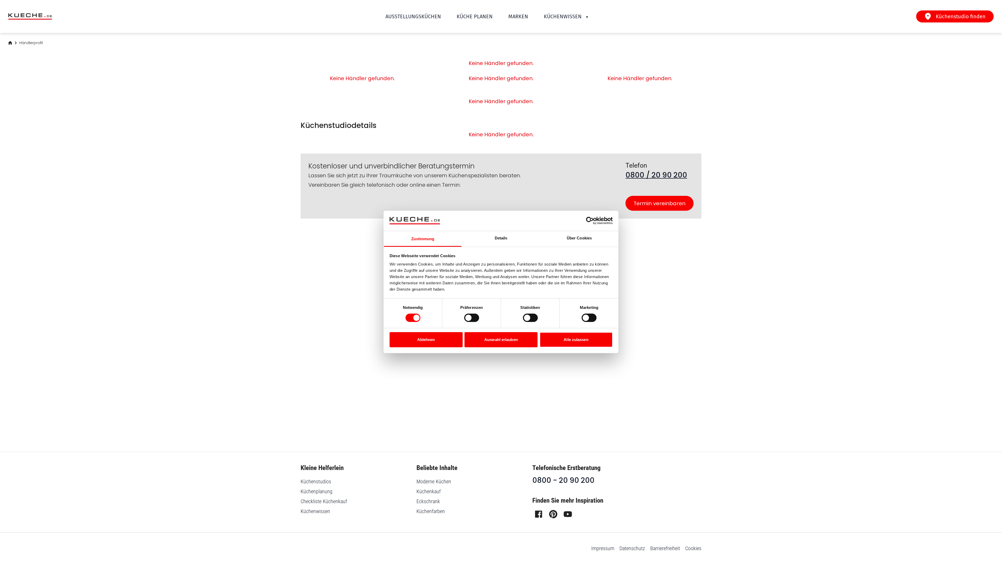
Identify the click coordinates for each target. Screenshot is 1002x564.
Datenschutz (632, 548)
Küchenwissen (563, 16)
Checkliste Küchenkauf (324, 501)
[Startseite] (10, 43)
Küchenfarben (430, 511)
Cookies (693, 548)
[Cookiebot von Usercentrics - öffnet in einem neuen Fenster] (590, 221)
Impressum (602, 548)
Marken (518, 16)
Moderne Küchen (433, 481)
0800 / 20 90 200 (656, 175)
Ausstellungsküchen (413, 16)
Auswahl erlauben (501, 339)
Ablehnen (426, 339)
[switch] (471, 318)
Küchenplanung (316, 491)
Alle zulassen (576, 339)
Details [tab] (501, 238)
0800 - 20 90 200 (563, 480)
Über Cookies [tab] (579, 238)
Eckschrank (428, 501)
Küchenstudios (316, 481)
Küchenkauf (428, 491)
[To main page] (30, 16)
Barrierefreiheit (665, 548)
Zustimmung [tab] (422, 239)
